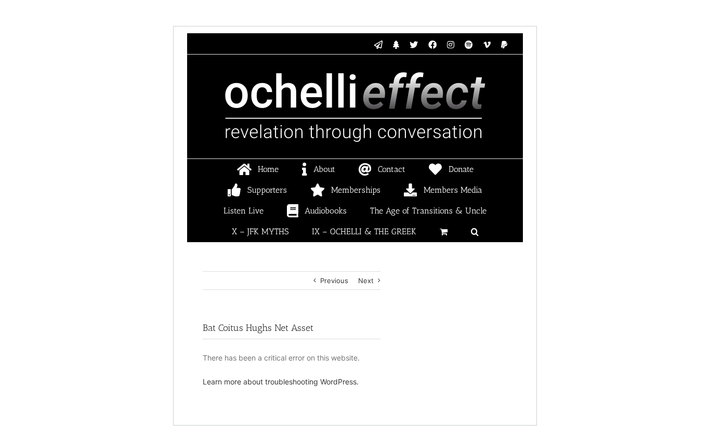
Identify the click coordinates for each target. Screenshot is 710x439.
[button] (474, 231)
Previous (334, 280)
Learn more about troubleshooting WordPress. (281, 381)
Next (366, 280)
